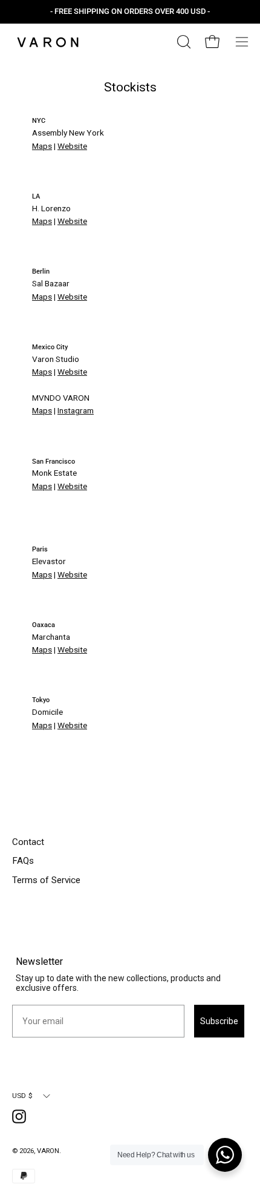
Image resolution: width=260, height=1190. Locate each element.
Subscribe (219, 1021)
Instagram (75, 410)
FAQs (23, 860)
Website (72, 146)
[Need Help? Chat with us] (225, 1155)
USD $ (22, 1095)
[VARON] (48, 42)
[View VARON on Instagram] (21, 1118)
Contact (28, 842)
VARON (48, 1150)
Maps (42, 146)
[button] (182, 41)
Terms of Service (46, 880)
